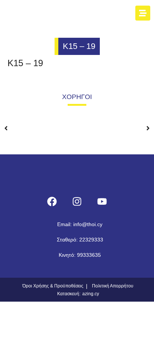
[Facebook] (52, 201)
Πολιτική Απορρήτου (112, 286)
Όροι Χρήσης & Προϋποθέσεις (52, 286)
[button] (6, 123)
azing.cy (90, 293)
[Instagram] (77, 201)
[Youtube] (102, 201)
